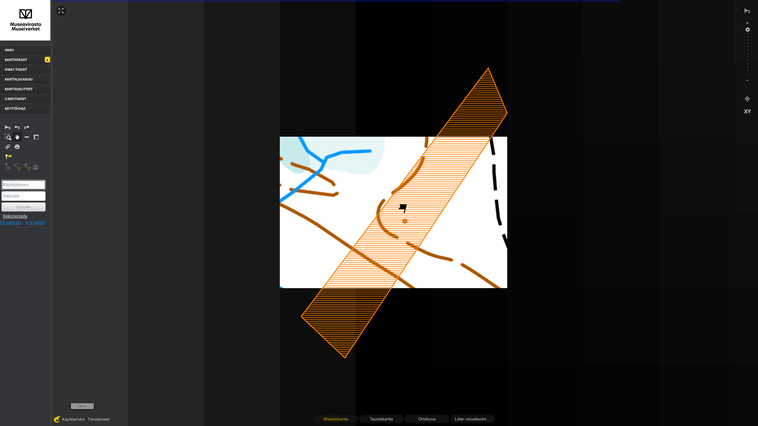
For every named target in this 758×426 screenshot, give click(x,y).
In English (35, 222)
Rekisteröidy (15, 216)
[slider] (748, 30)
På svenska (11, 222)
